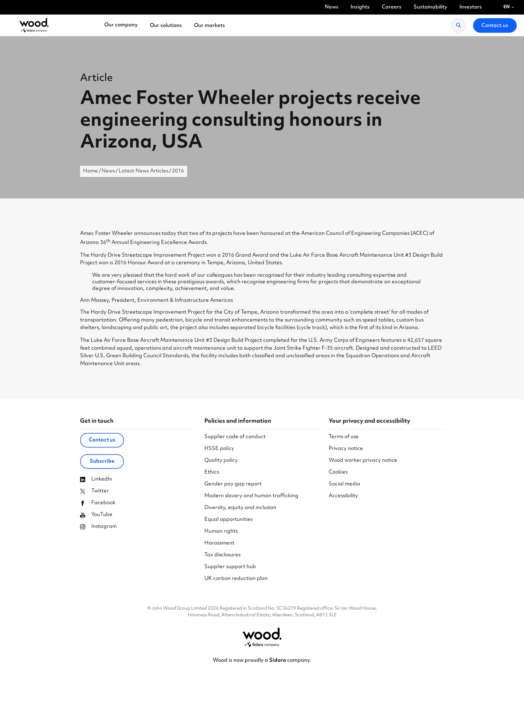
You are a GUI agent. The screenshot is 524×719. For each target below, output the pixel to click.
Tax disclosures (222, 555)
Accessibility (343, 496)
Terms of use (344, 437)
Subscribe (102, 461)
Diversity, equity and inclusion (240, 508)
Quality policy (221, 461)
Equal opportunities (228, 520)
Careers (391, 7)
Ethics (211, 472)
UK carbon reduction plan (236, 579)
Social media (344, 484)
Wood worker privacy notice (363, 461)
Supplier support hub (230, 567)
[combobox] (509, 7)
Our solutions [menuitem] (166, 26)
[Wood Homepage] (34, 25)
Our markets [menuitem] (209, 26)
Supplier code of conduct (235, 437)
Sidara (278, 660)
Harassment (219, 543)
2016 (178, 171)
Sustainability (430, 7)
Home (90, 171)
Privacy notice (346, 449)
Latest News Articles (143, 171)
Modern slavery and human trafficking (251, 496)
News (331, 7)
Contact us (102, 440)
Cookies (338, 472)
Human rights (221, 532)
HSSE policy (219, 449)
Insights (360, 7)
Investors (470, 7)
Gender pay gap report (233, 484)
